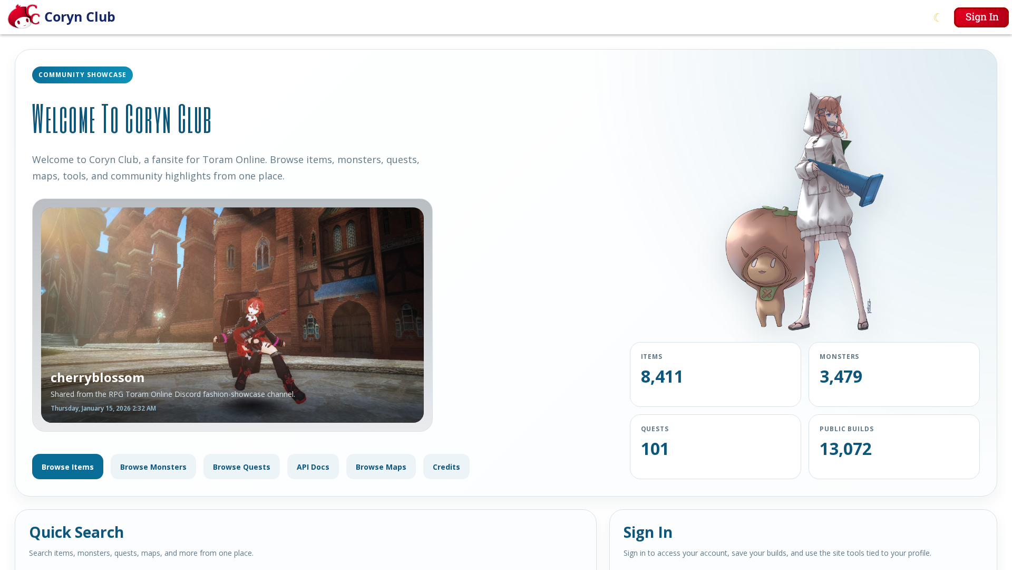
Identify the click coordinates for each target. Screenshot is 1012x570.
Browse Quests (241, 467)
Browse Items (68, 467)
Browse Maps (381, 467)
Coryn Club (79, 16)
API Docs (313, 467)
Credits (446, 467)
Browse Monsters (153, 467)
